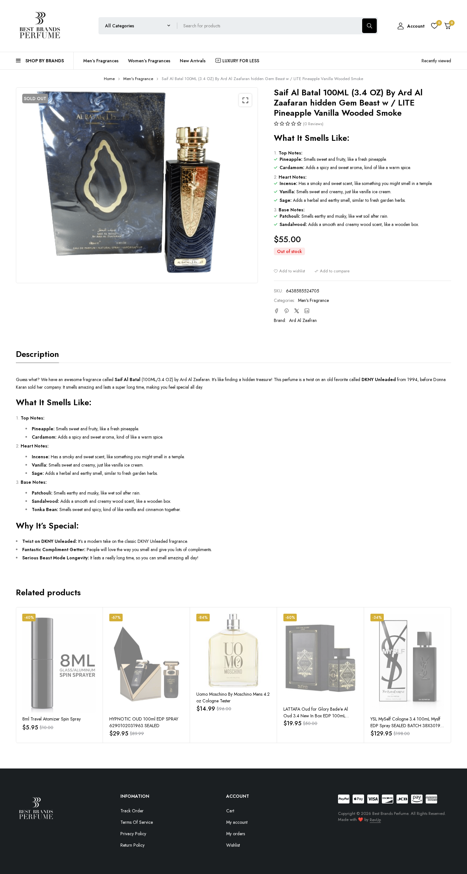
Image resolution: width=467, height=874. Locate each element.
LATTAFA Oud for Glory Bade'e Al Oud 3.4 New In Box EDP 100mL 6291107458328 (315, 716)
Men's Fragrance (138, 79)
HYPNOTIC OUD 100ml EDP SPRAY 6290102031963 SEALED (143, 722)
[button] (245, 100)
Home (109, 79)
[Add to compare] (332, 271)
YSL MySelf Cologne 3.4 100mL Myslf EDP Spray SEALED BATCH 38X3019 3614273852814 (405, 725)
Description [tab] (37, 354)
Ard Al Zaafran (303, 320)
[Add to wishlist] (289, 271)
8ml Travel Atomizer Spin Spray (51, 719)
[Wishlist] (434, 25)
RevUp (375, 820)
